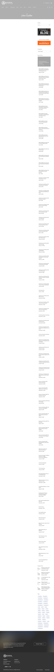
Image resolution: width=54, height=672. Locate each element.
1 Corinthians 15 (46, 605)
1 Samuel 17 (44, 621)
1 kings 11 (47, 610)
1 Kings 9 (39, 610)
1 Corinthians (40, 596)
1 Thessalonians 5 (40, 626)
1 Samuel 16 (39, 621)
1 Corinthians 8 (40, 603)
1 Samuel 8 (47, 617)
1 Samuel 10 (43, 619)
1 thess (48, 621)
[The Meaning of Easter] (11, 59)
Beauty (6, 36)
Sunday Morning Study (8, 52)
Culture (8, 36)
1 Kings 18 (47, 612)
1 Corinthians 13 (40, 605)
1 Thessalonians (40, 623)
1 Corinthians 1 (45, 596)
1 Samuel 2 (39, 617)
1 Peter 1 (46, 614)
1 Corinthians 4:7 (40, 599)
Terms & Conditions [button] (39, 669)
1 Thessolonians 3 (40, 628)
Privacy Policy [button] (47, 669)
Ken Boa (6, 48)
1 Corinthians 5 (46, 599)
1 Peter (43, 614)
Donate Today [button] (39, 643)
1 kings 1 (39, 608)
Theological (6, 53)
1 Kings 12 (39, 612)
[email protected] (17, 662)
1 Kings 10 (43, 610)
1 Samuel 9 (39, 619)
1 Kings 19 (39, 614)
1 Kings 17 (43, 612)
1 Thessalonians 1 (46, 623)
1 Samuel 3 (43, 617)
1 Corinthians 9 (45, 603)
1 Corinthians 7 (45, 601)
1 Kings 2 (43, 608)
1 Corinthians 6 (40, 601)
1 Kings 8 (47, 608)
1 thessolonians (46, 626)
